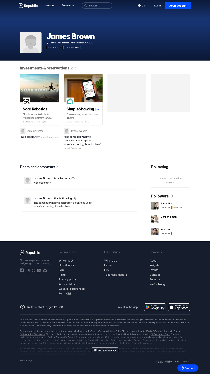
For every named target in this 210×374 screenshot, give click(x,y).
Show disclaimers (105, 350)
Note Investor (54, 48)
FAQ (61, 270)
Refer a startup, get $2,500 (45, 307)
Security (155, 279)
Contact (155, 274)
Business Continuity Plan (166, 331)
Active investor (72, 48)
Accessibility (67, 284)
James (30, 130)
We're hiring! (158, 284)
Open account (178, 5)
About (153, 260)
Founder (166, 208)
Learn (108, 265)
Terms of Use (97, 331)
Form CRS (65, 293)
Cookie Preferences (72, 288)
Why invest (66, 260)
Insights (154, 265)
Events (154, 270)
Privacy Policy (114, 331)
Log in (157, 5)
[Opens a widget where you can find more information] (187, 368)
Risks (62, 274)
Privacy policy (68, 279)
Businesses (68, 5)
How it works (67, 265)
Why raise (110, 260)
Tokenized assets (115, 274)
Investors (49, 5)
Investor (177, 208)
